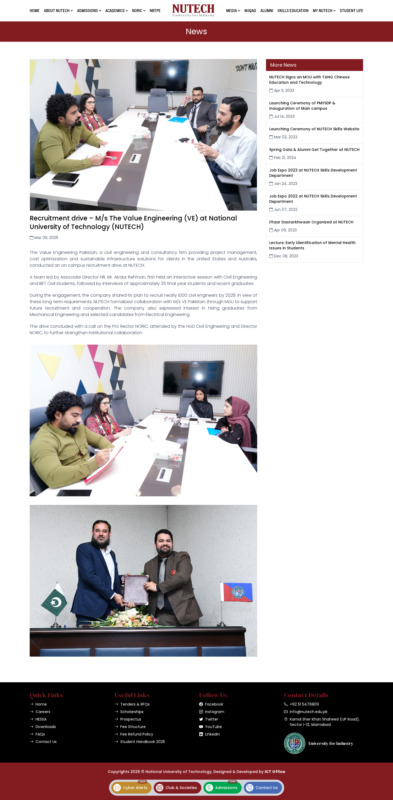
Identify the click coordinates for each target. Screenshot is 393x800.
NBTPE (155, 11)
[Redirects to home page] (193, 10)
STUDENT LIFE (351, 11)
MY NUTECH (322, 11)
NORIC (137, 11)
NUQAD (250, 11)
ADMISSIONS (87, 11)
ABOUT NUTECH (57, 11)
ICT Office (275, 771)
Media (231, 11)
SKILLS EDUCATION (293, 11)
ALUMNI (266, 11)
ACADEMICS (115, 11)
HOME (35, 11)
